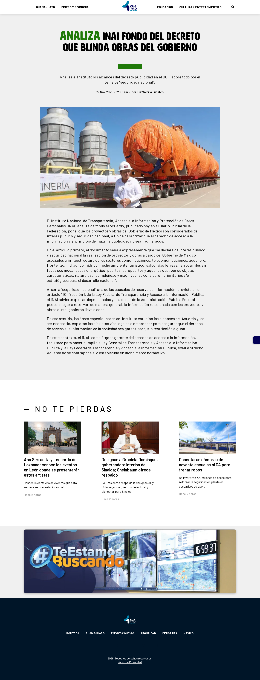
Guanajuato (45, 7)
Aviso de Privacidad (130, 662)
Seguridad (148, 633)
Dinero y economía (75, 7)
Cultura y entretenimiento (200, 7)
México (188, 633)
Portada (72, 633)
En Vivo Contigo (122, 633)
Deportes (169, 633)
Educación (165, 7)
